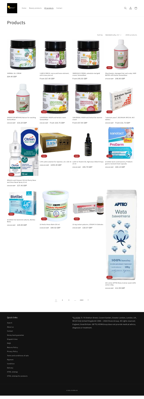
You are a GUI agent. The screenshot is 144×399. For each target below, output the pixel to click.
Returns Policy (12, 347)
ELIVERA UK (74, 390)
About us (10, 327)
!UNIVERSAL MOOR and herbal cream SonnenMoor (53, 119)
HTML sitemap (12, 372)
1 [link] (56, 300)
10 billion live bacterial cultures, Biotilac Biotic (21, 221)
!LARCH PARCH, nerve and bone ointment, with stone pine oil (54, 74)
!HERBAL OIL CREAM (14, 73)
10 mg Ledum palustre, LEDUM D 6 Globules (87, 224)
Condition (11, 364)
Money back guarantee (15, 335)
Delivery (10, 368)
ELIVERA (76, 317)
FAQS (9, 343)
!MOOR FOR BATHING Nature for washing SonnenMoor (21, 119)
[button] (125, 8)
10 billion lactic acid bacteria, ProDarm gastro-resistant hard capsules (119, 163)
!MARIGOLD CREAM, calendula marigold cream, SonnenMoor (86, 74)
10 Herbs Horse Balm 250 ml (50, 224)
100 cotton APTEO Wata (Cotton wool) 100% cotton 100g (120, 284)
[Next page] (88, 300)
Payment (10, 359)
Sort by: (100, 35)
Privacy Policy (12, 351)
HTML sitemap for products (17, 376)
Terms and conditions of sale (18, 355)
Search (9, 323)
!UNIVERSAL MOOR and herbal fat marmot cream (87, 119)
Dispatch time (12, 339)
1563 (81, 300)
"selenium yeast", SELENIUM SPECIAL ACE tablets (120, 119)
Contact (10, 331)
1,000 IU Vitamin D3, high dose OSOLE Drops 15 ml (88, 163)
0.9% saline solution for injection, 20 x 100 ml (55, 162)
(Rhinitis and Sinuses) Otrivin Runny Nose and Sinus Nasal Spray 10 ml (21, 181)
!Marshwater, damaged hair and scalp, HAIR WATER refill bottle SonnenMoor (120, 74)
